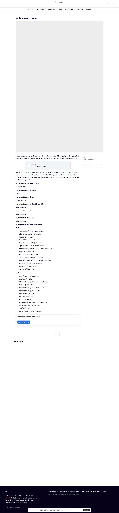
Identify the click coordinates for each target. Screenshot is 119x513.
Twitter (96, 166)
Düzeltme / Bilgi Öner (23, 322)
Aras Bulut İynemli (23, 480)
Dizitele (8, 498)
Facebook (91, 166)
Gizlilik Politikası (44, 510)
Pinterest (101, 166)
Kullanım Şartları (54, 510)
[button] (86, 510)
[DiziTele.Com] (59, 3)
